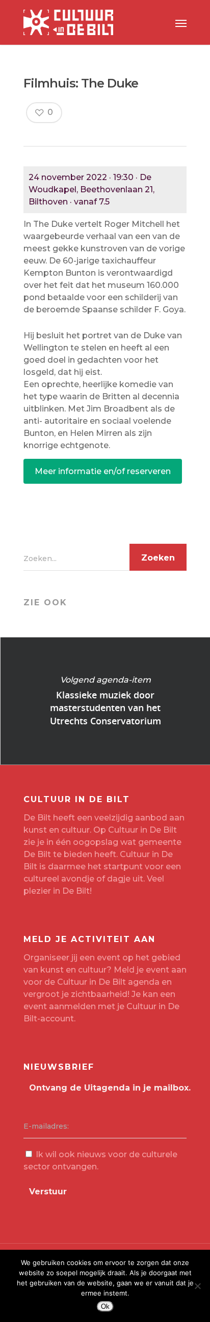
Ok (105, 1306)
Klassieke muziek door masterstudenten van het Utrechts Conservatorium (105, 701)
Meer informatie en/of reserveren (103, 471)
